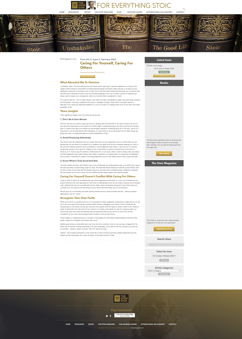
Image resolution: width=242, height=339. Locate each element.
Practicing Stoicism (87, 72)
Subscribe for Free (164, 229)
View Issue (164, 260)
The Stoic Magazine (104, 12)
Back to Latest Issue (88, 76)
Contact (180, 12)
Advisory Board (134, 12)
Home (61, 12)
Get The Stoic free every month (164, 76)
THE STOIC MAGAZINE (124, 315)
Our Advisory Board (128, 324)
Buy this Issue (164, 72)
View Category (164, 274)
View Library (164, 154)
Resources (73, 12)
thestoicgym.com (137, 328)
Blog (119, 12)
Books (88, 12)
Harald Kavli (100, 72)
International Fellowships (159, 12)
